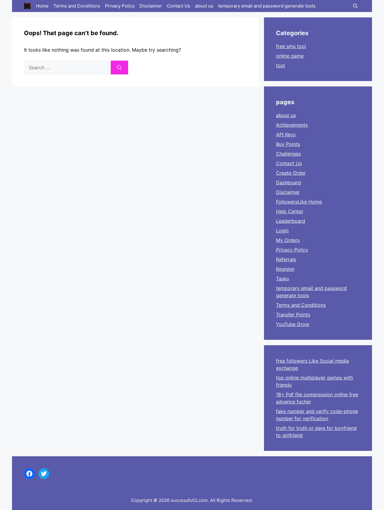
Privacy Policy (120, 6)
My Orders (288, 240)
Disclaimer (151, 6)
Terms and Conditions (76, 6)
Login (282, 231)
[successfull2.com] (27, 6)
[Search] (119, 67)
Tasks (282, 279)
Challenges (288, 154)
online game (290, 56)
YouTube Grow (292, 324)
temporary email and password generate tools (267, 6)
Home (42, 6)
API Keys (286, 134)
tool (280, 65)
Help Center (289, 211)
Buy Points (288, 144)
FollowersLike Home (299, 202)
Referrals (286, 259)
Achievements (292, 125)
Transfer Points (293, 315)
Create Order (291, 173)
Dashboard (288, 183)
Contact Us (178, 6)
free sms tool (291, 46)
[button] (355, 6)
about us (204, 6)
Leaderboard (290, 221)
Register (285, 269)
